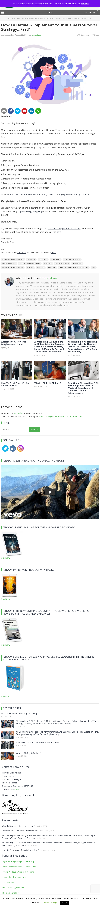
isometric (47, 263)
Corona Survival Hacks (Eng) (26, 18)
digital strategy (8, 263)
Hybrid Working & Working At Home (18, 871)
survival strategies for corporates (64, 228)
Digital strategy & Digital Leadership (18, 861)
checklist (31, 259)
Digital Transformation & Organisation (19, 866)
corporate (55, 259)
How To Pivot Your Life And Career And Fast (15, 384)
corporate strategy (72, 259)
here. (16, 789)
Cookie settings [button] (50, 902)
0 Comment (84, 35)
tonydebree (36, 35)
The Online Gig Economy (13, 887)
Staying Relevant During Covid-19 (74, 194)
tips (93, 268)
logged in (18, 413)
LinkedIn (21, 252)
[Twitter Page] (5, 450)
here (59, 232)
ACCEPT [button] (65, 903)
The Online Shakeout (11, 892)
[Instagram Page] (20, 450)
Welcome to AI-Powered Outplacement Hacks (13, 343)
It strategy (77, 263)
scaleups (40, 268)
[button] (50, 12)
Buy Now (5, 557)
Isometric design (62, 263)
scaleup (30, 268)
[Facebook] (11, 111)
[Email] (4, 111)
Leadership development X (14, 877)
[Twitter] (18, 111)
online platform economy (12, 268)
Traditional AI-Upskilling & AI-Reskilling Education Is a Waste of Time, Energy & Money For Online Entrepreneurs (83, 388)
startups (51, 268)
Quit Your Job (8, 882)
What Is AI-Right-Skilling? (47, 383)
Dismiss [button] (85, 3)
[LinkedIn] (31, 111)
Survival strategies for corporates (74, 268)
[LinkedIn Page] (12, 450)
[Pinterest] (24, 111)
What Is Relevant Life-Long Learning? (19, 713)
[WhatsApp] (38, 111)
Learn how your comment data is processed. (60, 416)
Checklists (43, 259)
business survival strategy (12, 259)
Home (10, 18)
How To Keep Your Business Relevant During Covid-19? (31, 194)
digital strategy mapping (30, 211)
